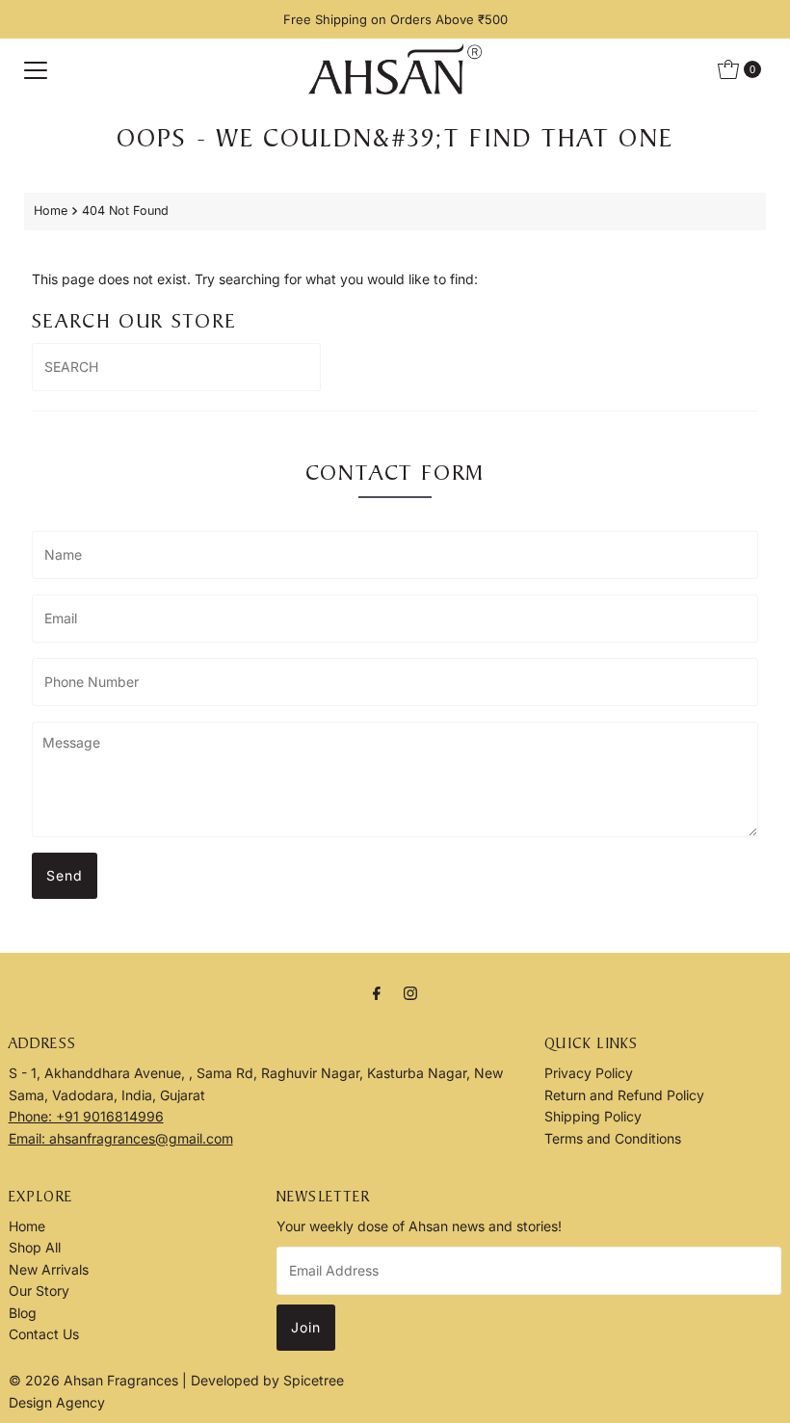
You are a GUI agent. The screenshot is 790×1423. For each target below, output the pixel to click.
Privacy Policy (588, 1073)
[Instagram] (410, 992)
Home (50, 210)
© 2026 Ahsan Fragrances (95, 1380)
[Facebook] (377, 992)
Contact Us (44, 1334)
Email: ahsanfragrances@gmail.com (121, 1138)
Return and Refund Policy (624, 1095)
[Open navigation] (36, 69)
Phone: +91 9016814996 (86, 1116)
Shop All (35, 1247)
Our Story (39, 1290)
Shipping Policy (593, 1116)
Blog (23, 1312)
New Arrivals (49, 1269)
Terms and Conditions (612, 1138)
